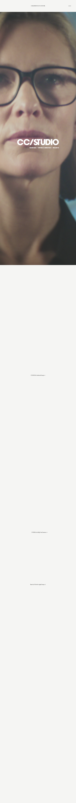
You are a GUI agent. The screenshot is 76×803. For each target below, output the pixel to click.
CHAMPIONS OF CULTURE (38, 6)
